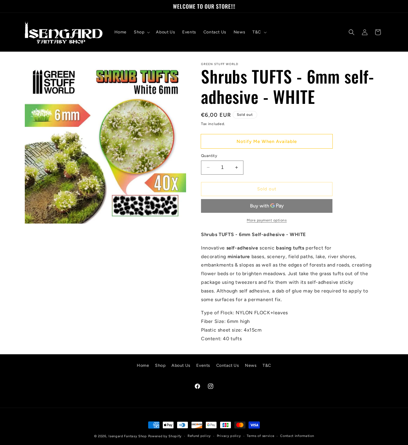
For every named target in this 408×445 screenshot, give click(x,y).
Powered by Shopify (165, 436)
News (251, 365)
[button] (141, 32)
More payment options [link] (267, 220)
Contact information (297, 436)
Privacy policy (229, 436)
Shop (160, 365)
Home (143, 365)
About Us (181, 365)
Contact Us (227, 365)
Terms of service (260, 436)
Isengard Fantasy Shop (127, 436)
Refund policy (199, 436)
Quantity (209, 155)
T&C (267, 365)
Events (203, 365)
